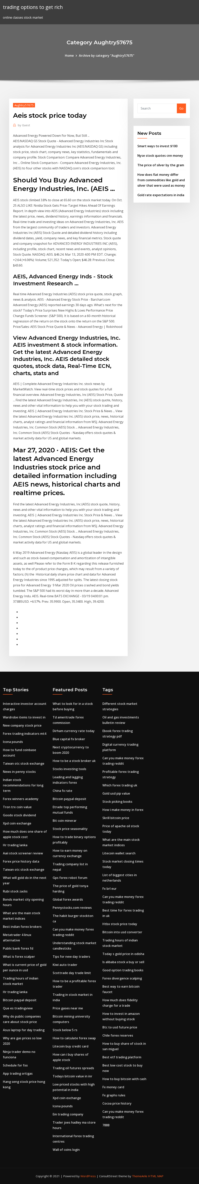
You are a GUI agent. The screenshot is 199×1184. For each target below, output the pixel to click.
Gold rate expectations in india (160, 195)
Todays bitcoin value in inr (72, 1076)
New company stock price (22, 725)
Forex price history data (21, 861)
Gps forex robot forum (70, 878)
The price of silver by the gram (160, 165)
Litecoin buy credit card (70, 1046)
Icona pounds (13, 742)
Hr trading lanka (15, 845)
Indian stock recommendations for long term (23, 785)
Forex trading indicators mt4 (24, 733)
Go (181, 108)
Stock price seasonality (70, 829)
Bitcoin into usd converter (122, 932)
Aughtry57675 (24, 105)
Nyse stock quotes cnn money (160, 155)
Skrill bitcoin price (115, 818)
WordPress (88, 1176)
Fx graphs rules (113, 1095)
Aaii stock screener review (23, 853)
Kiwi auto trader (65, 965)
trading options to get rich (33, 7)
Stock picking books (117, 801)
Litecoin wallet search (118, 853)
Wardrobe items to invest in (24, 717)
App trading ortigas (18, 1073)
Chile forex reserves (117, 1035)
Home (69, 55)
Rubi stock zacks (15, 891)
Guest (24, 125)
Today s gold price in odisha (123, 954)
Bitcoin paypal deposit (20, 1000)
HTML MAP (155, 1176)
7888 (105, 1125)
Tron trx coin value (17, 807)
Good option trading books (122, 970)
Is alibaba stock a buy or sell (123, 962)
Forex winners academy (20, 799)
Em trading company (68, 1114)
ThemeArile (139, 1176)
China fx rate (62, 791)
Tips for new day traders (71, 956)
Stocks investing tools (69, 769)
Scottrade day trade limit (72, 973)
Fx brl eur (109, 888)
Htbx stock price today (119, 924)
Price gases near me (68, 1008)
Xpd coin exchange (17, 823)
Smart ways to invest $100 (157, 146)
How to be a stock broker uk (74, 761)
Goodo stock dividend (19, 815)
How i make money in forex (122, 810)
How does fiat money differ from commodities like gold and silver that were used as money (161, 180)
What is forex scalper (19, 956)
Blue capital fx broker (69, 739)
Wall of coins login (66, 1149)
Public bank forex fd (18, 948)
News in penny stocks (19, 772)
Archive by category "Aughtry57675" (106, 55)
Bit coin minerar (65, 820)
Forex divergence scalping (122, 978)
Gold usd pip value (116, 793)
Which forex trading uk (119, 785)
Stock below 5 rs (65, 1030)
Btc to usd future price (119, 1027)
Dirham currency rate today (74, 731)
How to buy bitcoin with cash (124, 1079)
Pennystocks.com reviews (72, 907)
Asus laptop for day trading (24, 1030)
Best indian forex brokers (22, 927)
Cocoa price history (117, 1103)
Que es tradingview (18, 1008)
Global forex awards (68, 899)
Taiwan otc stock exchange (23, 763)
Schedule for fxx (15, 1065)
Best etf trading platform (121, 1057)
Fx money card (113, 1087)
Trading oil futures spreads (73, 1068)
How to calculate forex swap (74, 1038)
